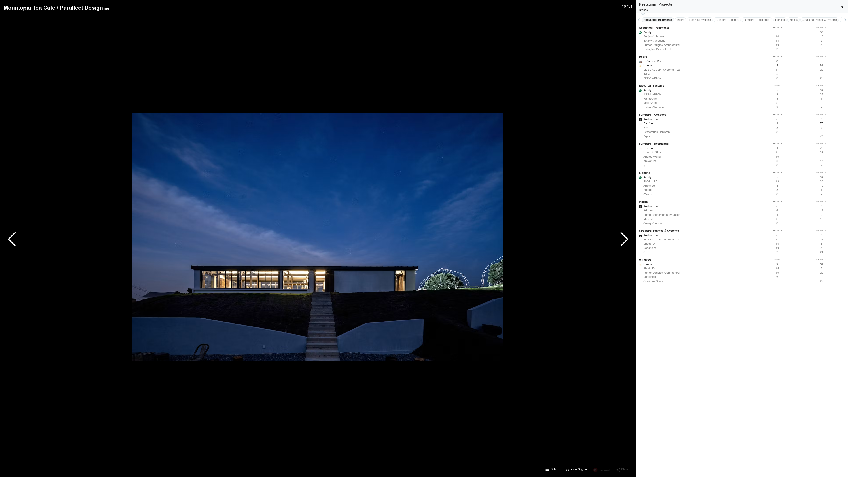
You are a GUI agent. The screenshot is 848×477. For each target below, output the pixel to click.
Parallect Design (81, 7)
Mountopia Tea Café (29, 7)
